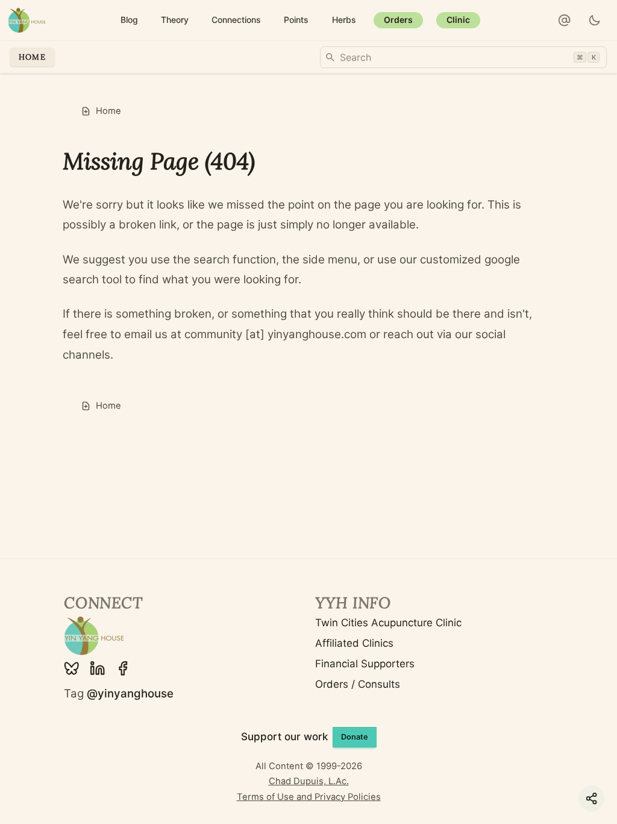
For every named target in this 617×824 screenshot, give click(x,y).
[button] (564, 20)
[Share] (591, 798)
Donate (354, 736)
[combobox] (463, 57)
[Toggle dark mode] (595, 20)
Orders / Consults (357, 684)
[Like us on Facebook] (123, 668)
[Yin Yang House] (27, 20)
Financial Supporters (365, 664)
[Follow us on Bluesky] (72, 668)
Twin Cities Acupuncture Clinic (388, 623)
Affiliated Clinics (354, 643)
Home (32, 56)
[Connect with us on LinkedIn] (97, 668)
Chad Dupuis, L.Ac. (309, 781)
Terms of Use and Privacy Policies (309, 796)
